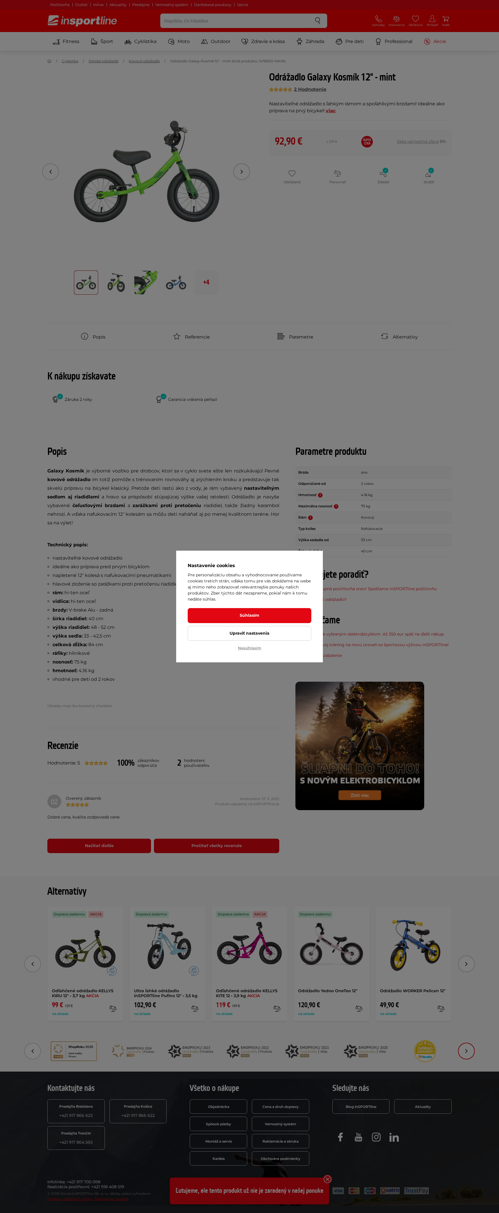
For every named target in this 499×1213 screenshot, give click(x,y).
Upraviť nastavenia (249, 633)
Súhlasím (249, 615)
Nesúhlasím (249, 648)
